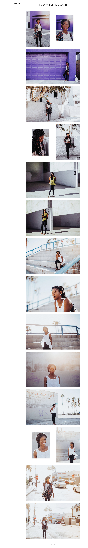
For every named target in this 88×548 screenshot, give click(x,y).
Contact (17, 9)
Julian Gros (17, 3)
